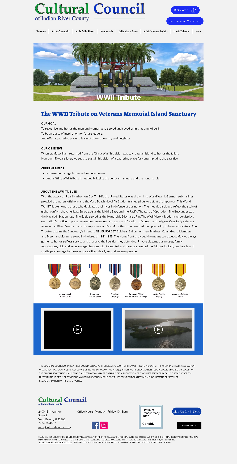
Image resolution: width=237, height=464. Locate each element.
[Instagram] (104, 425)
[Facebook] (95, 425)
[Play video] (77, 329)
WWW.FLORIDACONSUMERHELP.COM (97, 377)
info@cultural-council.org (54, 427)
